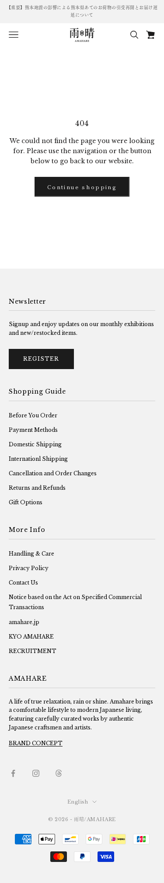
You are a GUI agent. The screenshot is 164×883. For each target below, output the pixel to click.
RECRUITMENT (32, 651)
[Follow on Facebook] (13, 773)
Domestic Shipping (35, 444)
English (77, 802)
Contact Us (23, 582)
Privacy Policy (29, 568)
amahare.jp (24, 622)
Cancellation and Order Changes (53, 473)
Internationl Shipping (38, 459)
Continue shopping (82, 187)
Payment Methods (33, 430)
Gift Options (25, 502)
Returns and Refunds (37, 488)
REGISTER (41, 358)
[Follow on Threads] (58, 773)
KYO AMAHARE (31, 636)
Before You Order (33, 415)
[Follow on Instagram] (35, 773)
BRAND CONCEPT (36, 743)
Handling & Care (31, 553)
